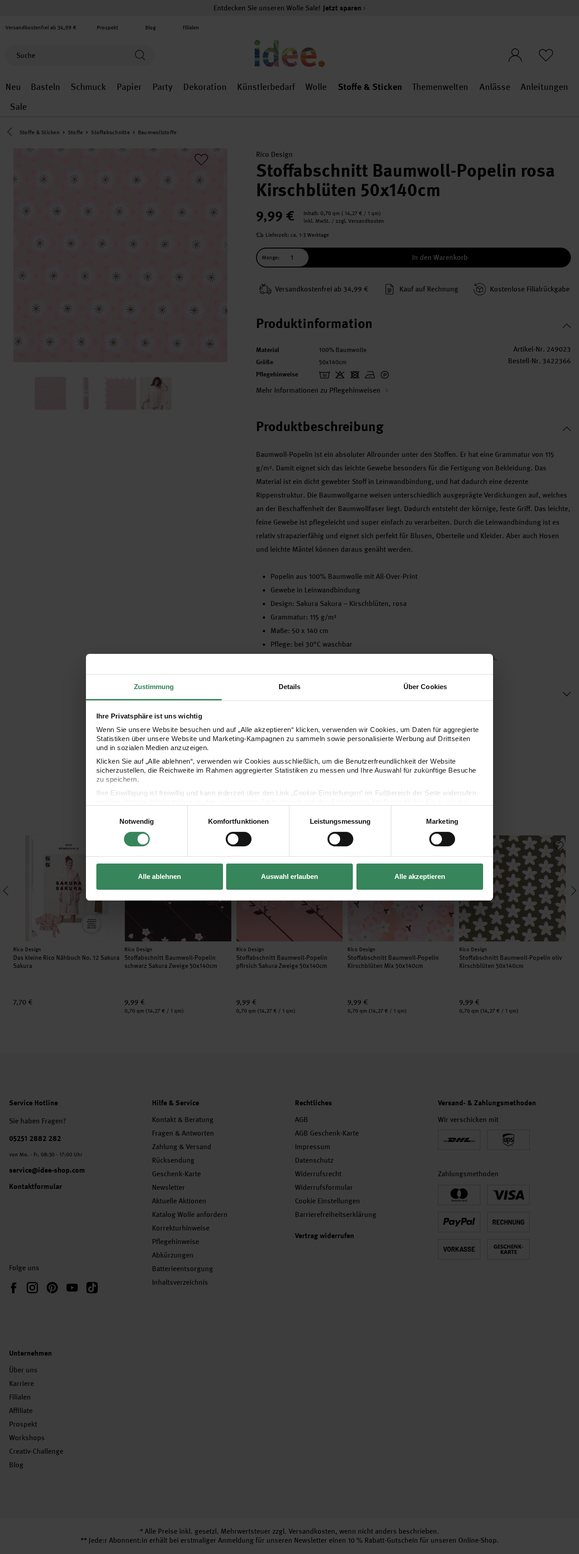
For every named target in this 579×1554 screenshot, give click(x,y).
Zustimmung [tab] (154, 686)
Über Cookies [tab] (425, 686)
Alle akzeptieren (419, 876)
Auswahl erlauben (289, 876)
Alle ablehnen (159, 876)
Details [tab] (290, 686)
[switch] (239, 839)
